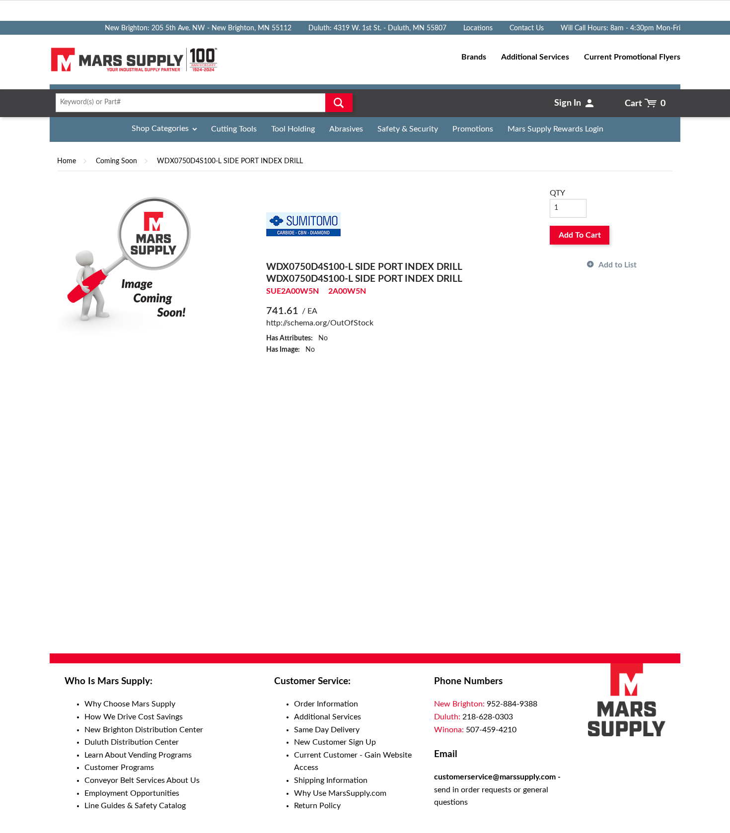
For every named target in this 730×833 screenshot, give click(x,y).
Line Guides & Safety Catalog (135, 806)
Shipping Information (330, 780)
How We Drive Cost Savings (133, 717)
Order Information (326, 704)
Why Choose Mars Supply (129, 704)
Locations (478, 28)
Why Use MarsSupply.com (340, 793)
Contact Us (527, 28)
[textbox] (201, 102)
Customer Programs (119, 767)
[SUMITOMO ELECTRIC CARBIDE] (303, 224)
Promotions (472, 129)
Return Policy (317, 806)
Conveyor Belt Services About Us (142, 780)
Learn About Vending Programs (138, 755)
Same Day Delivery (327, 730)
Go (339, 102)
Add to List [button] (617, 265)
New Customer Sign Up (335, 742)
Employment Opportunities (131, 793)
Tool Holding (293, 129)
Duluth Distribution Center (131, 742)
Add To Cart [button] (580, 235)
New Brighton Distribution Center (143, 730)
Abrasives (346, 129)
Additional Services (327, 717)
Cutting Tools (234, 129)
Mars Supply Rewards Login (555, 129)
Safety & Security (407, 129)
